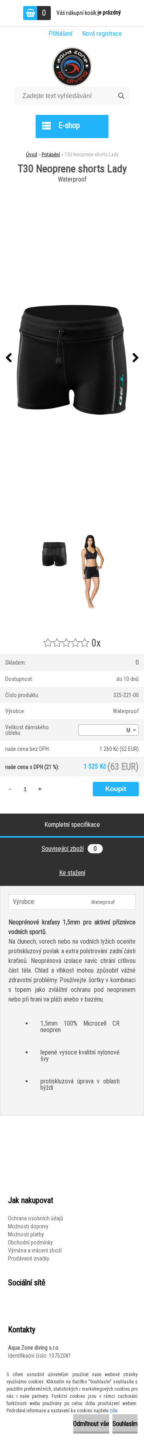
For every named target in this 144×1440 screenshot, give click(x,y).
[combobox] (108, 730)
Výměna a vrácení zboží (35, 1250)
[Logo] (72, 67)
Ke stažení (72, 873)
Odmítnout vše (91, 1424)
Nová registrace (102, 33)
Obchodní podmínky (30, 1242)
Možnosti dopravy (28, 1226)
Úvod (31, 154)
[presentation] (8, 358)
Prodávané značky (28, 1258)
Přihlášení (60, 33)
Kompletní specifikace (72, 824)
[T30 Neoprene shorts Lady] (72, 358)
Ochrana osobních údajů (35, 1218)
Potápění (51, 154)
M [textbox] (128, 730)
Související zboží (69, 849)
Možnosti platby (26, 1234)
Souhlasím (125, 1424)
